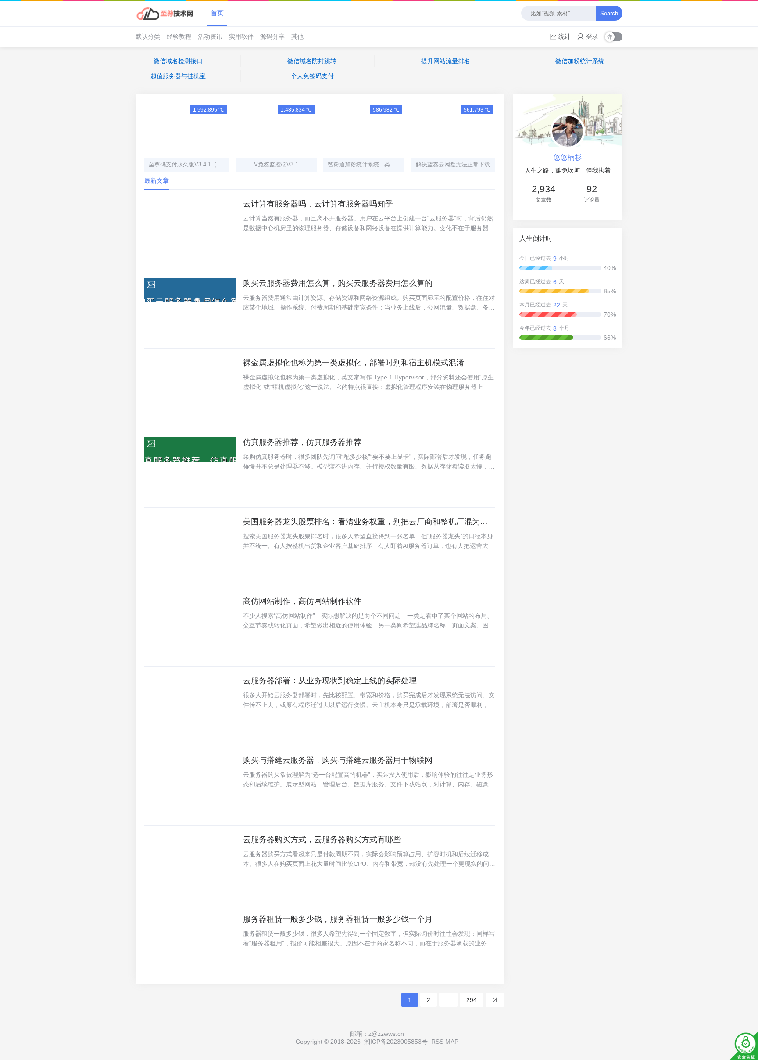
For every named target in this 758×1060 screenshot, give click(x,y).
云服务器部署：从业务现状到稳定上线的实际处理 (330, 680)
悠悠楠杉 (568, 157)
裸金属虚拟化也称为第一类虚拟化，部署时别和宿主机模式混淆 (353, 362)
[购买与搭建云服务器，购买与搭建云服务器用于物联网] (190, 785)
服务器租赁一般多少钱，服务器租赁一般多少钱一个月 (338, 919)
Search (609, 13)
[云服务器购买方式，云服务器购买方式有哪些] (190, 865)
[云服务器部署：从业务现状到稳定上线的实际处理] (190, 706)
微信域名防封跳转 (311, 61)
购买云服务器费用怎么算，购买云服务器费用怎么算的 (338, 283)
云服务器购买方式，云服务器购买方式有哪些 (322, 839)
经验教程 (179, 36)
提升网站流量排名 (445, 61)
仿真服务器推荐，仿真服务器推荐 (302, 442)
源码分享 (272, 36)
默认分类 (148, 36)
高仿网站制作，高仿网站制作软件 (302, 601)
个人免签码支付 (312, 75)
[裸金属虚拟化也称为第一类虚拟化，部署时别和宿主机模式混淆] (190, 388)
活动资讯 (210, 36)
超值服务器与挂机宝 (178, 75)
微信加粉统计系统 (579, 61)
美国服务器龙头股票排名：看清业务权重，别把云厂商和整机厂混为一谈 (369, 521)
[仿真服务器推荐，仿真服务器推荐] (190, 467)
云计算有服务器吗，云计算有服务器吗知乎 (318, 203)
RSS (437, 1041)
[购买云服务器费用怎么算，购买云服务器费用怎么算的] (190, 308)
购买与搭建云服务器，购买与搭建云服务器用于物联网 (338, 760)
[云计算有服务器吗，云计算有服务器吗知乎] (190, 229)
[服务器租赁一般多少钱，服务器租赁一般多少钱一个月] (190, 944)
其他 (297, 36)
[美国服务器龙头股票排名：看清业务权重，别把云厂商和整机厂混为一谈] (190, 547)
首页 (217, 13)
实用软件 (241, 36)
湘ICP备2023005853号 (396, 1041)
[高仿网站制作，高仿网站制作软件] (190, 626)
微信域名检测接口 (178, 61)
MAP (451, 1041)
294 (471, 999)
